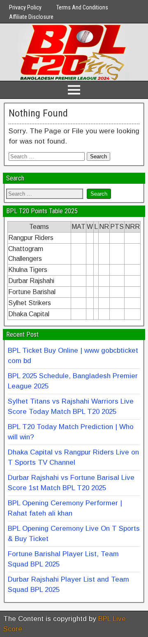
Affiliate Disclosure (31, 17)
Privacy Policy (25, 7)
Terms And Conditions (82, 7)
